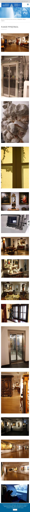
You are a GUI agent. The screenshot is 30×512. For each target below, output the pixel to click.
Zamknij (15, 509)
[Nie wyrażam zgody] (28, 507)
